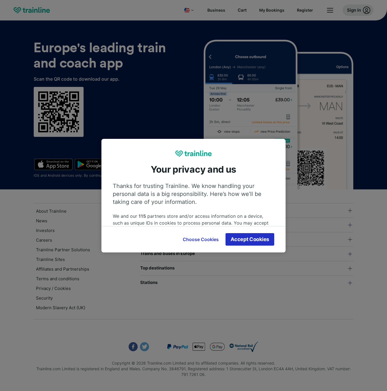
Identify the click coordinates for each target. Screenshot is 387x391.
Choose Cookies (201, 239)
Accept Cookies (250, 239)
